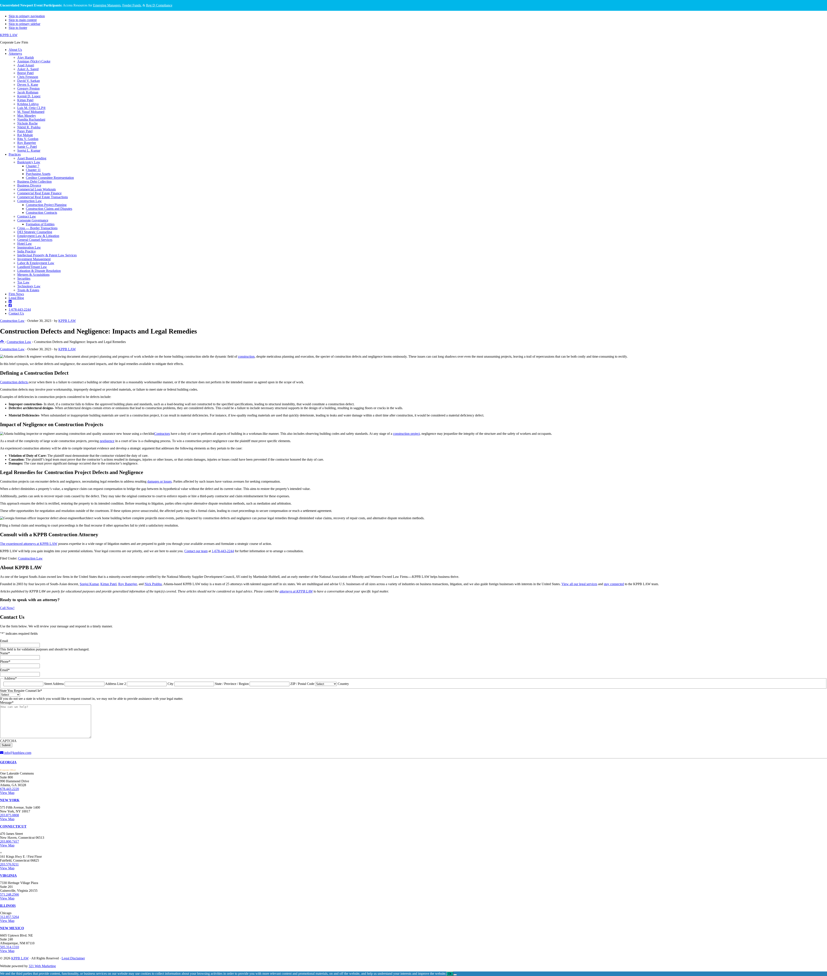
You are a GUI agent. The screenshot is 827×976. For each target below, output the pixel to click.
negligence (107, 441)
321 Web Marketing (42, 966)
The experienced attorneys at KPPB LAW (28, 544)
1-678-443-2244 (223, 551)
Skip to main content (23, 20)
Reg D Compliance (159, 5)
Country (343, 684)
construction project (406, 433)
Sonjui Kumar (89, 584)
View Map (7, 793)
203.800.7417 (9, 841)
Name (5, 653)
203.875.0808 (9, 815)
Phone (5, 661)
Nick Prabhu (153, 584)
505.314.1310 (9, 947)
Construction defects (14, 382)
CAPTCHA (8, 741)
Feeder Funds (131, 5)
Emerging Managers (107, 5)
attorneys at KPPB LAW (296, 591)
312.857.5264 (9, 917)
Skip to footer (18, 28)
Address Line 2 (115, 684)
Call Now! (7, 608)
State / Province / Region (232, 684)
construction (246, 356)
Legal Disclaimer (73, 958)
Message (7, 702)
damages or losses (159, 481)
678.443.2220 (9, 789)
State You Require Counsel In (21, 690)
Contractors (162, 433)
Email (4, 641)
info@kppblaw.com (17, 753)
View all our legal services (579, 584)
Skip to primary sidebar (24, 24)
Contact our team (196, 551)
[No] (455, 974)
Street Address (54, 684)
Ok (450, 973)
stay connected (614, 584)
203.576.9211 (9, 864)
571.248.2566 (9, 894)
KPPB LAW (8, 35)
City (170, 684)
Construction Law (12, 321)
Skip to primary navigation (27, 16)
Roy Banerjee (127, 584)
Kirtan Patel (108, 584)
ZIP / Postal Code (302, 684)
